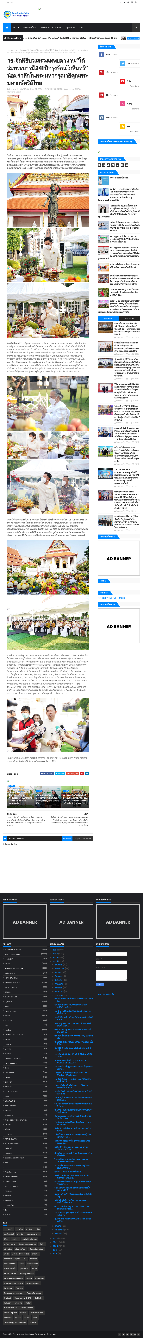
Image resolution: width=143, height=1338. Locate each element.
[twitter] (124, 2)
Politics (8, 1191)
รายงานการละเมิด (105, 994)
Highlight (57, 50)
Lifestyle (8, 1134)
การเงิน (7, 1039)
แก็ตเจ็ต (7, 1129)
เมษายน (58, 995)
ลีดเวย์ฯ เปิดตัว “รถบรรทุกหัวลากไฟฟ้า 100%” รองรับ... (70, 1006)
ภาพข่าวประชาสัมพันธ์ (50, 27)
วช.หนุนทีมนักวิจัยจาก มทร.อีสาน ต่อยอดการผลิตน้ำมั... (73, 1098)
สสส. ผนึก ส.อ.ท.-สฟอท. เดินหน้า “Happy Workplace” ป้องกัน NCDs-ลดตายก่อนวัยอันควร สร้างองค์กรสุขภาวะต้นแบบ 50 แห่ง (127, 329)
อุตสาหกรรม (9, 1115)
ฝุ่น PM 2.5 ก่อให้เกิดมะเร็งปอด (67, 1171)
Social (64, 50)
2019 (55, 1249)
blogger (67, 838)
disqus (77, 838)
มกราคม (59, 1233)
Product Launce (12, 1186)
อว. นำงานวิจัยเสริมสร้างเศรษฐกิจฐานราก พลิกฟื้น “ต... (72, 1012)
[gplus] (135, 2)
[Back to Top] (138, 1334)
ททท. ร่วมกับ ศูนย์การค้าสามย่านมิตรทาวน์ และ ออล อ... (72, 1030)
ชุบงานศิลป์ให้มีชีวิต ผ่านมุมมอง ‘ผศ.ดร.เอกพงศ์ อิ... (72, 1220)
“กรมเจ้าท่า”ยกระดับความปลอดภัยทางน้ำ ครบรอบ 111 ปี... (72, 1189)
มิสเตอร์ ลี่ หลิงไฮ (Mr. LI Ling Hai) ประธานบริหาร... (73, 1036)
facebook (87, 838)
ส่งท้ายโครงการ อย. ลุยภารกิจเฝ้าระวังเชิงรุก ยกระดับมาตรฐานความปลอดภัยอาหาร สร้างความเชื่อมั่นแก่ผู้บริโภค (126, 346)
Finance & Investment (14, 1035)
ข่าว (15, 27)
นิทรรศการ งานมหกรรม (13, 1058)
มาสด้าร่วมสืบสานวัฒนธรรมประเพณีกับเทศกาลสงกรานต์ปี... (71, 1176)
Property (8, 1087)
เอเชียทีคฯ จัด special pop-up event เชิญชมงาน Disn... (71, 1148)
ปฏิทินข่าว (70, 27)
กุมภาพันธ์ (59, 1229)
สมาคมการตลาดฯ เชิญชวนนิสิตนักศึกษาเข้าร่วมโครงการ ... (73, 1117)
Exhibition (9, 1044)
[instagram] (132, 2)
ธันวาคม (59, 964)
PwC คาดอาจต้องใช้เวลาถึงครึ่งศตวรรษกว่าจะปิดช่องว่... (73, 1123)
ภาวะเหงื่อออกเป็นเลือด (119, 177)
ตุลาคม (58, 972)
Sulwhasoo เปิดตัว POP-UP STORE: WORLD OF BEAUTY (71, 1061)
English (9, 2)
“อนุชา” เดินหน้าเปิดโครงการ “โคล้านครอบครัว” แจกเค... (71, 1086)
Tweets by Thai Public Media (111, 597)
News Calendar (11, 978)
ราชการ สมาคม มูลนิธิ (21, 50)
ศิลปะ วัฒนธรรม (10, 1172)
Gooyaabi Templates (46, 1334)
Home (9, 50)
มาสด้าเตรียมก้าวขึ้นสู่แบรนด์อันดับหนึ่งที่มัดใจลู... (73, 1195)
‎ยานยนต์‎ (8, 1054)
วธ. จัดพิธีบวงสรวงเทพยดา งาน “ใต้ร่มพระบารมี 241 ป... (72, 1080)
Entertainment (11, 1063)
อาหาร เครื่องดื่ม (10, 1106)
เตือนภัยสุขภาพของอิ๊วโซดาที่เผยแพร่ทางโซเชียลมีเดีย (73, 1154)
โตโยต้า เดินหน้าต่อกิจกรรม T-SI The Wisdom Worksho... (71, 1073)
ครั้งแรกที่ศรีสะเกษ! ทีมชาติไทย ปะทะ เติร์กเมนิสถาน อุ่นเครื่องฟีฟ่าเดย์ (125, 266)
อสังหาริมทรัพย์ (10, 1101)
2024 (55, 957)
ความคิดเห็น (129, 319)
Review (7, 1215)
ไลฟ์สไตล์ (8, 1148)
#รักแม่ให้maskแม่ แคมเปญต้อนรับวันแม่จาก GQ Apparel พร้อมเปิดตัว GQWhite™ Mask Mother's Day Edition (125, 226)
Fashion (8, 1153)
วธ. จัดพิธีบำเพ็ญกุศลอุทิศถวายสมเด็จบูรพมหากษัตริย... (73, 1067)
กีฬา (6, 1025)
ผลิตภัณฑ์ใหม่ (29, 27)
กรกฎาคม (59, 983)
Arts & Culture (11, 1139)
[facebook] (120, 2)
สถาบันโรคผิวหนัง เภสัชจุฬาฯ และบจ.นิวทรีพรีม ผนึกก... (73, 1092)
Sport (7, 1016)
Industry (8, 1082)
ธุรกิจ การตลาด (10, 973)
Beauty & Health (11, 997)
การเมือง (8, 1196)
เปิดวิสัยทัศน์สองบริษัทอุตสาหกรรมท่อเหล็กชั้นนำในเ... (73, 1043)
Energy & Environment (14, 1158)
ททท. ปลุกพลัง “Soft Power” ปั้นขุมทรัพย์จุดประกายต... (72, 1024)
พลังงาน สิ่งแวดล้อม (11, 1177)
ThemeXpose (18, 1334)
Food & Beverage (12, 1091)
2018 (55, 1253)
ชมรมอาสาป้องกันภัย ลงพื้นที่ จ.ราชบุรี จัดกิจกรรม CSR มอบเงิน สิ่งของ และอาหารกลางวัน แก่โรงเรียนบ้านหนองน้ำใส (75, 799)
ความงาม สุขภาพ (10, 1011)
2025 (55, 953)
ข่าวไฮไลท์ (108, 319)
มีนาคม (58, 1225)
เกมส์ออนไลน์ (9, 1205)
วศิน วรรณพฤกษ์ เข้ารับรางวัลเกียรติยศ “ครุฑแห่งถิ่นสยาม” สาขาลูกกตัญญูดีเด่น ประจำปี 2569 (48, 799)
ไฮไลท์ (33, 50)
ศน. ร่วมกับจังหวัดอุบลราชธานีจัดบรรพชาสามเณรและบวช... (72, 1207)
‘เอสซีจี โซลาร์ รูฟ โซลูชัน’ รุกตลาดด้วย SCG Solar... (73, 1018)
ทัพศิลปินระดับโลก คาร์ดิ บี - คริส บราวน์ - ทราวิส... (72, 1129)
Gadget (8, 1125)
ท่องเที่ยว (8, 1030)
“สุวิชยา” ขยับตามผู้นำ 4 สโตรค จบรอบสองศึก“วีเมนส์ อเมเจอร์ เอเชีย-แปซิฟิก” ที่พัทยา (124, 292)
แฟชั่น (7, 1163)
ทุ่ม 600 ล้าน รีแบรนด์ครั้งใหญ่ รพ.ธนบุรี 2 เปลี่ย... (72, 1049)
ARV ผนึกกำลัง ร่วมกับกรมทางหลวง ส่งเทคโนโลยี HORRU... (70, 1201)
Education (9, 1073)
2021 (55, 1242)
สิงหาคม (59, 980)
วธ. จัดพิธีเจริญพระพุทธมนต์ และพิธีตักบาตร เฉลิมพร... (73, 1213)
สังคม (7, 1006)
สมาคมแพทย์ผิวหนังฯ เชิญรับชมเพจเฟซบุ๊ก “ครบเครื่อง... (72, 1182)
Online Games (10, 1181)
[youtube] (128, 2)
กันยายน (59, 976)
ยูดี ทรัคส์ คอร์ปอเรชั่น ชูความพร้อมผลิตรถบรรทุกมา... (72, 1142)
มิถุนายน (59, 987)
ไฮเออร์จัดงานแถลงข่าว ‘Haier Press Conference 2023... (71, 1160)
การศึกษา (8, 1110)
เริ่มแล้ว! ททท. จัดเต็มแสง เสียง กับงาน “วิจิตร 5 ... (73, 999)
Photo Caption (11, 987)
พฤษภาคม (59, 991)
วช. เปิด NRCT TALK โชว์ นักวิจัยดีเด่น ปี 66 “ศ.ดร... (73, 1055)
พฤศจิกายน (60, 968)
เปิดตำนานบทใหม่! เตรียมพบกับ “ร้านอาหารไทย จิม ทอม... (73, 1111)
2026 (55, 949)
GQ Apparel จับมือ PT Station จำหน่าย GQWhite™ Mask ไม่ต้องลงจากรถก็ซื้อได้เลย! (124, 239)
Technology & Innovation (16, 1120)
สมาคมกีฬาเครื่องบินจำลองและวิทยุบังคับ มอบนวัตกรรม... (72, 1166)
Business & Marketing (14, 968)
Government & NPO (95, 38)
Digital (7, 1077)
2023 (55, 961)
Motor (8, 1049)
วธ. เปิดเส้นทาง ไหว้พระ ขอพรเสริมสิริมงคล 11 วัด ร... (73, 1104)
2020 (55, 1246)
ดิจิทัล (7, 1096)
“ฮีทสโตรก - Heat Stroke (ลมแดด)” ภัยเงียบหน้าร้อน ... (72, 1135)
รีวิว (81, 27)
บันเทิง (7, 1068)
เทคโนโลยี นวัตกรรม (12, 1144)
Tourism (8, 1020)
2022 (55, 1238)
